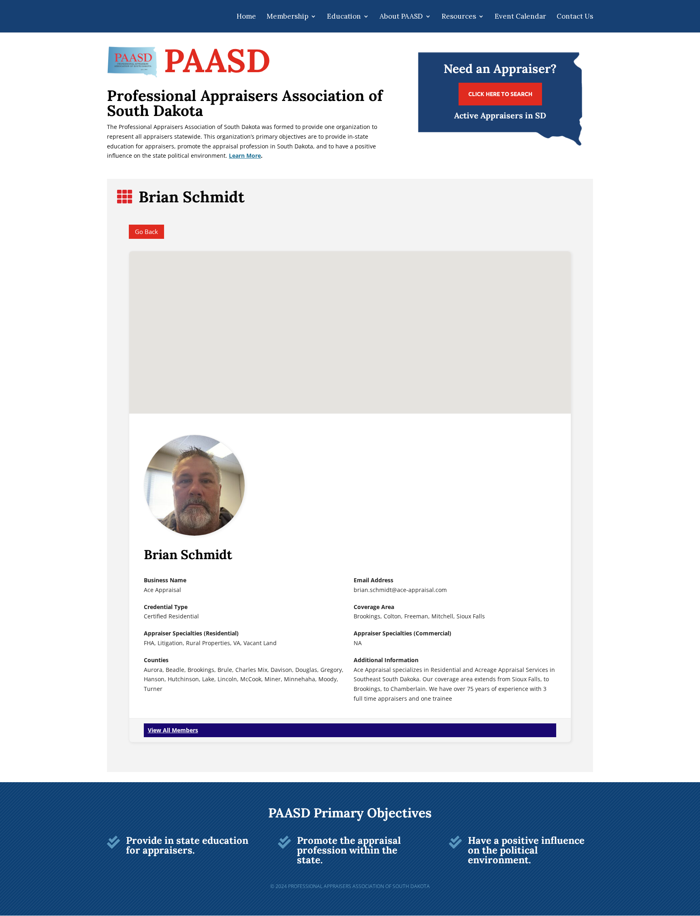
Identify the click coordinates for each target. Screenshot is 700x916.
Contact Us (575, 17)
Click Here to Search (500, 93)
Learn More (245, 155)
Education (344, 17)
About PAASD (401, 17)
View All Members (173, 730)
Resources (459, 17)
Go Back (146, 231)
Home (246, 17)
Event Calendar (520, 17)
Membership (287, 17)
